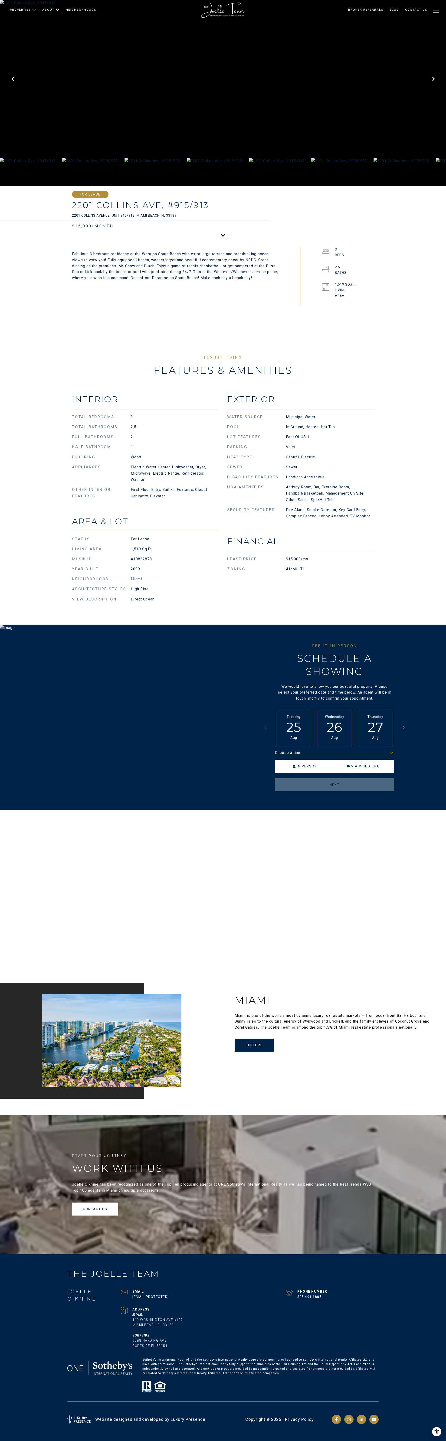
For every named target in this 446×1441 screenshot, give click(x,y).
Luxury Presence (188, 1419)
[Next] (403, 727)
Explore (254, 1045)
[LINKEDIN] (361, 1419)
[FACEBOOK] (336, 1419)
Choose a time (288, 752)
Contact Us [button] (95, 1209)
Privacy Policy (299, 1419)
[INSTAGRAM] (349, 1419)
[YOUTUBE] (374, 1419)
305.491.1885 (309, 1297)
